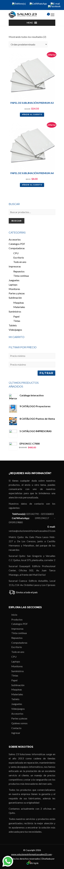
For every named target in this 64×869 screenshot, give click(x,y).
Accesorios (15, 239)
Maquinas (18, 302)
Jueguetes (14, 280)
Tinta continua (21, 275)
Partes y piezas (17, 293)
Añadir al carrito (32, 115)
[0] (44, 15)
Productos (17, 619)
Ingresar (15, 732)
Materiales (19, 306)
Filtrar (46, 373)
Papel (16, 316)
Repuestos (19, 271)
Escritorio (18, 257)
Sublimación (15, 297)
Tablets (13, 325)
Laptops (13, 284)
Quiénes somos (19, 723)
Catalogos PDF (17, 243)
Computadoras (17, 248)
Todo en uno (19, 261)
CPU (15, 253)
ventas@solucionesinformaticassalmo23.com (32, 530)
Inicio (14, 614)
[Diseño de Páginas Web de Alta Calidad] (32, 863)
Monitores (14, 288)
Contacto (16, 728)
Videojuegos (15, 329)
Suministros (15, 311)
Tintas (16, 320)
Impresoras (15, 266)
